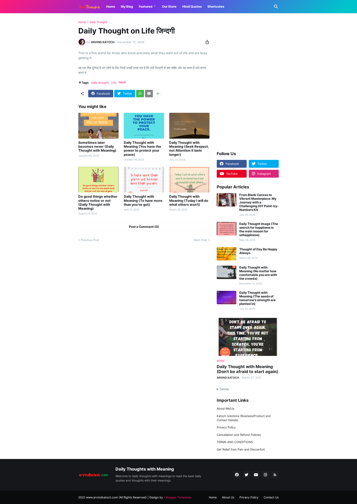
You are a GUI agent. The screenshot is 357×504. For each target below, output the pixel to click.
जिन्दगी (122, 82)
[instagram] (265, 475)
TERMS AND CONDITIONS (235, 442)
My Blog (127, 6)
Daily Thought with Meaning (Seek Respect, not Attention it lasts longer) (189, 149)
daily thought (98, 22)
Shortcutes (215, 6)
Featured (145, 6)
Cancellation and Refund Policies (239, 434)
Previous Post (90, 240)
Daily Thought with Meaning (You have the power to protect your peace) (142, 149)
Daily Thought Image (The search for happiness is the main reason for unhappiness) (258, 229)
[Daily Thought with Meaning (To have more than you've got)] (144, 180)
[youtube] (256, 475)
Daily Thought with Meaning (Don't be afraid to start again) (247, 369)
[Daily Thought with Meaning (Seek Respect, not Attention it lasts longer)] (189, 126)
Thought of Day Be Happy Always (258, 251)
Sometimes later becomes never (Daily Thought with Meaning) (97, 146)
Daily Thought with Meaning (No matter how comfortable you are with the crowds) (258, 273)
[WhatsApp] (140, 93)
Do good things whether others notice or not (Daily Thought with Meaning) (98, 202)
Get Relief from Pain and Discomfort (241, 449)
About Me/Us (225, 408)
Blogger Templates (178, 497)
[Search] (275, 6)
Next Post (200, 240)
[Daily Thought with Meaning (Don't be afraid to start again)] (248, 337)
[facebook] (237, 475)
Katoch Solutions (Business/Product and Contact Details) (244, 418)
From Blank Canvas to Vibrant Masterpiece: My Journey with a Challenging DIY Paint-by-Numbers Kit (259, 202)
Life (113, 82)
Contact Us (271, 497)
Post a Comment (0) (144, 227)
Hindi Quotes (192, 6)
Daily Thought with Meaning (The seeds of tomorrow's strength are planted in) (257, 298)
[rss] (275, 475)
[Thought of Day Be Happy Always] (226, 253)
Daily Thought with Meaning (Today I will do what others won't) (188, 200)
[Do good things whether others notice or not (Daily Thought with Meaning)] (98, 180)
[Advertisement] (248, 82)
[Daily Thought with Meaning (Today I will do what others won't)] (189, 180)
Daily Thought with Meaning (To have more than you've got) (143, 200)
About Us (228, 497)
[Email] (149, 93)
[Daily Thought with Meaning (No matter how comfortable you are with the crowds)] (226, 272)
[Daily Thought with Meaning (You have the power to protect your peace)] (144, 126)
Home (110, 6)
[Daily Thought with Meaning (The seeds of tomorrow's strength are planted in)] (226, 297)
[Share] (205, 41)
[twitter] (246, 475)
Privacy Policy (226, 427)
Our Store (169, 6)
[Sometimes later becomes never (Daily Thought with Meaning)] (98, 126)
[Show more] (158, 93)
